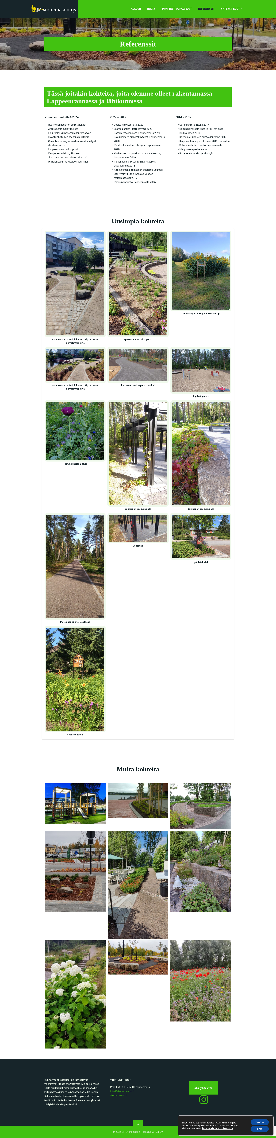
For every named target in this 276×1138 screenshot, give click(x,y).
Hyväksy (260, 1122)
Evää (259, 1129)
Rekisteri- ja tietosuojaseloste (217, 1128)
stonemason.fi (118, 1095)
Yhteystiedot (230, 8)
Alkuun (136, 8)
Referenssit (206, 8)
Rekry (151, 8)
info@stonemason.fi (122, 1091)
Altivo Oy (157, 1132)
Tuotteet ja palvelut (176, 8)
